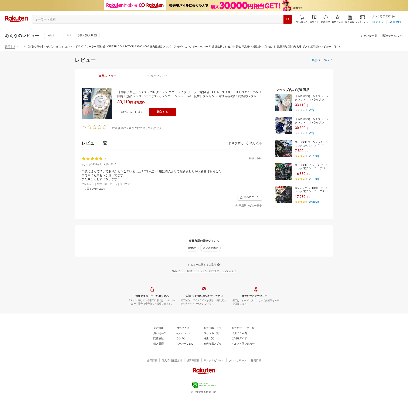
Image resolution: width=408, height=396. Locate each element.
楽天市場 (10, 46)
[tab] (107, 76)
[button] (314, 19)
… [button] (21, 46)
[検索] (287, 19)
